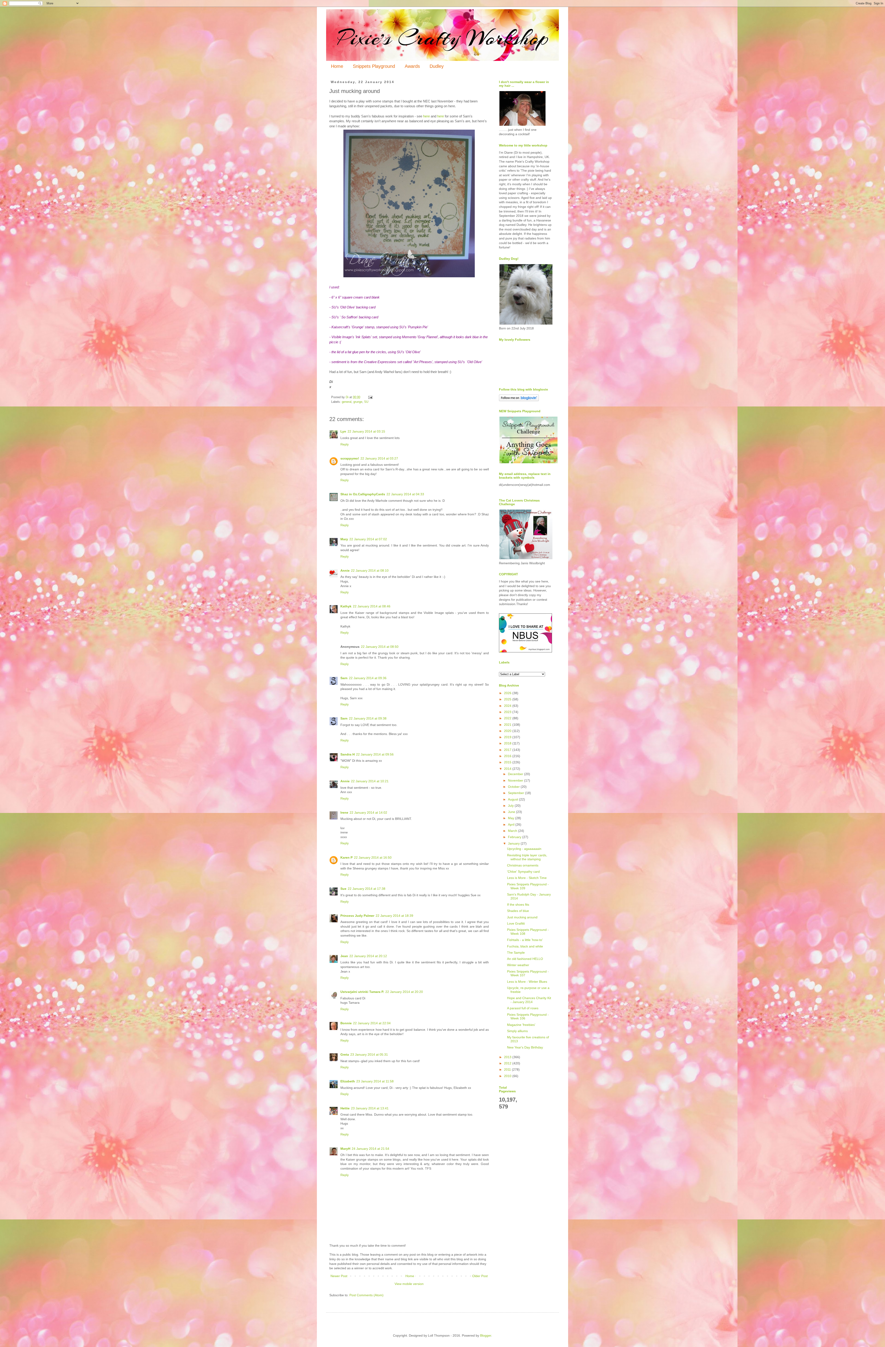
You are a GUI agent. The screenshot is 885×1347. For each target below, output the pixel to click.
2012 (508, 1063)
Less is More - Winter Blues (527, 981)
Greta (344, 1054)
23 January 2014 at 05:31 (369, 1054)
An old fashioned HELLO (525, 959)
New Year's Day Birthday (525, 1047)
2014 (508, 769)
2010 (508, 1076)
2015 (508, 762)
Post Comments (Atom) (366, 1295)
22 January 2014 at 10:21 (370, 781)
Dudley (437, 66)
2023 (508, 712)
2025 (508, 699)
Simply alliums (517, 1031)
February (515, 837)
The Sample (516, 952)
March (513, 831)
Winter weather (518, 965)
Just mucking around (522, 917)
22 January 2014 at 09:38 (367, 718)
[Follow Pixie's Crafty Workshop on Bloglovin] (519, 400)
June (512, 812)
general (346, 401)
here (426, 116)
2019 (508, 737)
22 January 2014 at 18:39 (394, 915)
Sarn (344, 678)
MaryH (345, 1148)
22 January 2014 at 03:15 (366, 431)
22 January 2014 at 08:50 (379, 646)
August (513, 799)
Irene (344, 812)
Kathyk (345, 606)
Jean (344, 956)
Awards (412, 66)
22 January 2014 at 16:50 (373, 857)
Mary (344, 539)
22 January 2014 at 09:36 (367, 678)
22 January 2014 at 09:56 (375, 754)
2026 (508, 693)
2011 (508, 1069)
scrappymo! (349, 458)
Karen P (346, 857)
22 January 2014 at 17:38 (366, 888)
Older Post (480, 1276)
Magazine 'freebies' (521, 1025)
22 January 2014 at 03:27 (379, 458)
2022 (508, 718)
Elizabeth (347, 1081)
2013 (508, 1057)
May (511, 818)
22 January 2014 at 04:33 (405, 494)
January (514, 843)
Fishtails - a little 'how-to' (525, 940)
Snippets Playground (374, 66)
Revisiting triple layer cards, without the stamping (527, 857)
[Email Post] (370, 397)
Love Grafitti (516, 923)
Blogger (485, 1335)
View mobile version (409, 1284)
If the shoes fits (518, 904)
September (516, 793)
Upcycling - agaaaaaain (524, 849)
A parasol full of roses (522, 1008)
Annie (345, 570)
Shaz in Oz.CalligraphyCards (362, 494)
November (516, 780)
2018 (508, 743)
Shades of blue (518, 911)
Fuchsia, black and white (525, 946)
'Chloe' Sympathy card (523, 871)
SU (366, 401)
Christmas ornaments (522, 865)
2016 (508, 756)
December (516, 774)
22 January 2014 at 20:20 (404, 992)
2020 (508, 731)
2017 (508, 750)
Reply (344, 444)
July (511, 805)
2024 (508, 706)
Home (337, 66)
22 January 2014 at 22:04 (372, 1023)
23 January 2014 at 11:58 (375, 1081)
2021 (508, 724)
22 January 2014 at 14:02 (368, 812)
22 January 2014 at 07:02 (368, 539)
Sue (343, 888)
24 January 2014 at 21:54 (370, 1148)
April (511, 824)
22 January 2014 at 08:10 (370, 570)
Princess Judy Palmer (357, 915)
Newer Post (338, 1276)
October (514, 786)
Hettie (345, 1108)
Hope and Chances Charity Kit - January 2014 (529, 1000)
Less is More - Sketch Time (527, 878)
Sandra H (347, 754)
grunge (357, 401)
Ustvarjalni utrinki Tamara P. (362, 992)
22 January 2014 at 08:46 (371, 606)
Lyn (343, 431)
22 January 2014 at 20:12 (368, 956)
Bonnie (346, 1023)
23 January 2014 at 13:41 (370, 1108)
